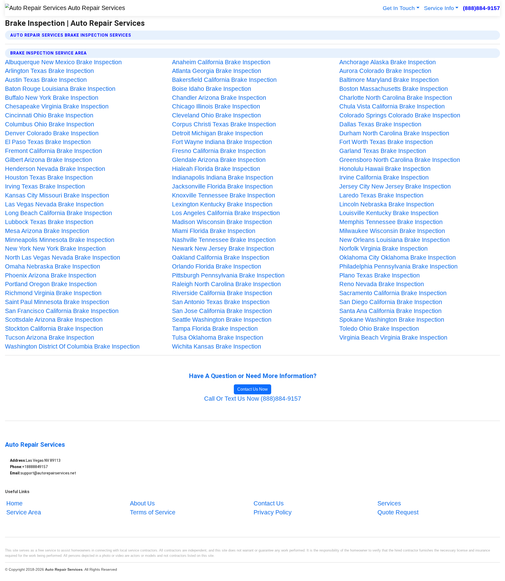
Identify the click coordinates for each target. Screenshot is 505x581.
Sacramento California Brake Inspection (393, 293)
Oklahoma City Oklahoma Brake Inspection (397, 257)
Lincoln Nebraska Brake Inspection (386, 204)
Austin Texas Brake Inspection (46, 80)
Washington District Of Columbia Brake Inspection (72, 346)
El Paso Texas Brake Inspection (48, 142)
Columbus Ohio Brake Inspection (49, 124)
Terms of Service (152, 512)
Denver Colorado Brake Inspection (52, 133)
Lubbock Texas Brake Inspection (49, 222)
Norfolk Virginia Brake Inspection (383, 248)
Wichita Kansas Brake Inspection (216, 346)
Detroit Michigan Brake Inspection (217, 133)
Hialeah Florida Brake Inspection (216, 169)
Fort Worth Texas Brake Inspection (386, 142)
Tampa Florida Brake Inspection (215, 328)
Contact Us (269, 503)
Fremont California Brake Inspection (53, 151)
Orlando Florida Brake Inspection (216, 266)
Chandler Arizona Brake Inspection (219, 98)
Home (14, 503)
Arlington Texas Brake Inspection (49, 71)
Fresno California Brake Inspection (219, 151)
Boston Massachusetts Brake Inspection (393, 89)
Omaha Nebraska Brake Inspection (52, 266)
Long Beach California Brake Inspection (58, 213)
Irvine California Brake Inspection (384, 177)
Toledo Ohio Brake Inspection (379, 328)
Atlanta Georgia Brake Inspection (216, 71)
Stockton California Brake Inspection (54, 328)
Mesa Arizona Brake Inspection (47, 231)
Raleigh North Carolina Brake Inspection (226, 284)
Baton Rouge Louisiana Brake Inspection (60, 89)
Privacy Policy (273, 512)
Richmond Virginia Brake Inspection (53, 293)
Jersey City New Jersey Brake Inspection (395, 186)
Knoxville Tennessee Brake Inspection (223, 195)
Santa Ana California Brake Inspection (390, 311)
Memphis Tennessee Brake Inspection (391, 222)
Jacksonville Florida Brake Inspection (222, 186)
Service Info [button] (439, 8)
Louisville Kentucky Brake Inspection (388, 213)
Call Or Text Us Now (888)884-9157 (252, 398)
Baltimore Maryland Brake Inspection (389, 80)
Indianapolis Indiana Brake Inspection (222, 177)
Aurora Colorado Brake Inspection (385, 71)
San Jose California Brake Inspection (222, 311)
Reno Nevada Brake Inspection (381, 284)
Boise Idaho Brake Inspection (211, 89)
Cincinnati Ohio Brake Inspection (49, 115)
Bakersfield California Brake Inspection (224, 80)
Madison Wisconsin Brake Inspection (222, 222)
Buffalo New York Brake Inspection (51, 98)
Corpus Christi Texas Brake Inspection (224, 124)
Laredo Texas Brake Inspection (381, 195)
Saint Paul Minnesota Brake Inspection (57, 302)
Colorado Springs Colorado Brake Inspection (399, 115)
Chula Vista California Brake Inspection (392, 106)
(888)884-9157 (481, 8)
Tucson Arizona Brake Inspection (49, 337)
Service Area (23, 512)
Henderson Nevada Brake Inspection (55, 169)
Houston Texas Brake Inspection (49, 177)
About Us (142, 503)
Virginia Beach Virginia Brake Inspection (393, 337)
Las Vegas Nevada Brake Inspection (54, 204)
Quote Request (397, 512)
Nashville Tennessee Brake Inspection (224, 240)
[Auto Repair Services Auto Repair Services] (65, 8)
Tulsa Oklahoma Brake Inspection (217, 337)
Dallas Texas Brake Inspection (380, 124)
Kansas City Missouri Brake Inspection (57, 195)
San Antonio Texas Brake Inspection (221, 302)
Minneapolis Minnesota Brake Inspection (59, 240)
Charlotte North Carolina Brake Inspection (395, 98)
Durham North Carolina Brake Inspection (394, 133)
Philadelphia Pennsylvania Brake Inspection (398, 266)
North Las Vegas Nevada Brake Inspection (62, 257)
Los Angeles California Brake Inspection (226, 213)
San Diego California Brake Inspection (390, 302)
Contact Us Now (252, 389)
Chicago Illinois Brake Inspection (216, 106)
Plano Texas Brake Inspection (379, 275)
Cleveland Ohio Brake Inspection (216, 115)
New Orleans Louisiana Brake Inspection (394, 240)
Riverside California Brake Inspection (222, 293)
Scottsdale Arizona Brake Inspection (54, 319)
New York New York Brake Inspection (55, 248)
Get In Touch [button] (399, 8)
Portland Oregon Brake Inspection (51, 284)
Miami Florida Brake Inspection (213, 231)
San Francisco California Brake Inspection (62, 311)
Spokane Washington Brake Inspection (391, 319)
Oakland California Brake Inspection (220, 257)
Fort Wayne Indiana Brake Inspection (222, 142)
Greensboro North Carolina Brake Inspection (399, 160)
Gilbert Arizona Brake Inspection (48, 160)
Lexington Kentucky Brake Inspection (222, 204)
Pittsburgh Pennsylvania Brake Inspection (228, 275)
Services (389, 503)
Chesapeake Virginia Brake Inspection (57, 106)
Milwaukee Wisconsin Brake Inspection (392, 231)
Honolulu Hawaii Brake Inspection (385, 169)
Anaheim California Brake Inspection (221, 62)
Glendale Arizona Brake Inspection (219, 160)
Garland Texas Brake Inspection (382, 151)
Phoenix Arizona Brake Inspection (50, 275)
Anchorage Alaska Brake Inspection (387, 62)
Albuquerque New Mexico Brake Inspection (63, 62)
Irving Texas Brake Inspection (45, 186)
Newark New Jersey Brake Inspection (223, 248)
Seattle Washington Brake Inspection (221, 319)
